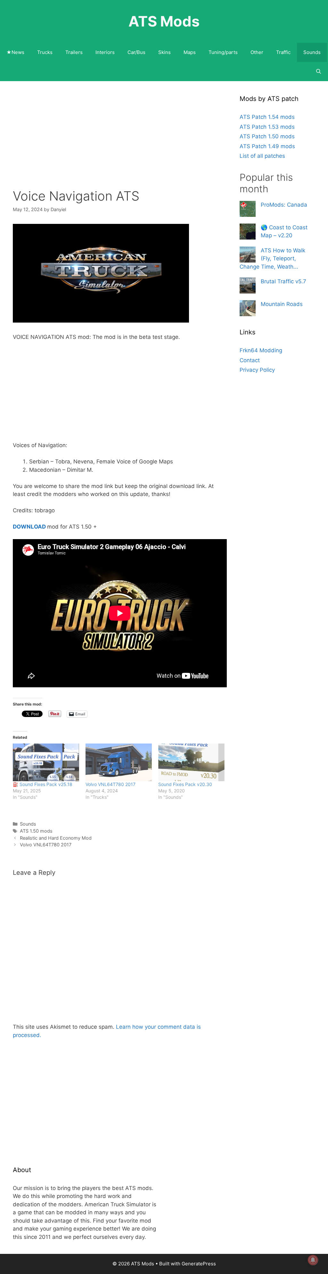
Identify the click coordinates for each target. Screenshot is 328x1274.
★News (15, 52)
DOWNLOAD (29, 526)
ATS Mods (164, 21)
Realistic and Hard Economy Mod (56, 838)
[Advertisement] (120, 141)
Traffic (283, 52)
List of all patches (262, 156)
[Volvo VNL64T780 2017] (119, 762)
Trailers (74, 52)
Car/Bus (136, 52)
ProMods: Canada (284, 205)
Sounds (312, 52)
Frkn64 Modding (261, 350)
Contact (250, 360)
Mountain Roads (282, 304)
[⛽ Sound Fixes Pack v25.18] (46, 762)
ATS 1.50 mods (36, 831)
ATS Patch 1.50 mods (267, 136)
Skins (164, 52)
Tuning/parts (223, 52)
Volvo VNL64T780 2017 (110, 784)
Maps (190, 52)
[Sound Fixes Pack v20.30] (191, 762)
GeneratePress (199, 1264)
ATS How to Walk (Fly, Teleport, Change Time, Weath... (272, 258)
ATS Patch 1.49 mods (267, 146)
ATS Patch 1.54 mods (267, 117)
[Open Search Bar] (318, 71)
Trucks (45, 52)
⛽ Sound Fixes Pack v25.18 (42, 784)
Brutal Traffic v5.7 (283, 281)
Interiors (105, 52)
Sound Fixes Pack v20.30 (185, 784)
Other (256, 52)
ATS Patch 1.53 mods (267, 127)
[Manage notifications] (313, 1260)
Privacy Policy (257, 370)
